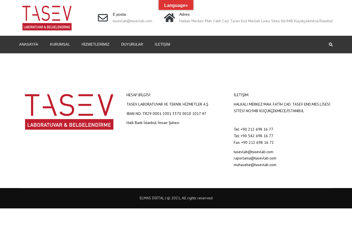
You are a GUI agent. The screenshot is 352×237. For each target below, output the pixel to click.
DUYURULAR (132, 44)
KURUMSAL (60, 44)
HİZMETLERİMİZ (95, 44)
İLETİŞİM (162, 44)
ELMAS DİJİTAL (152, 197)
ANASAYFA (28, 44)
